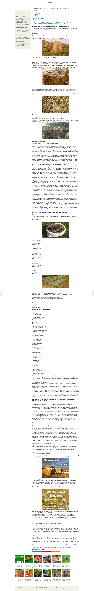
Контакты (37, 587)
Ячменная (37, 14)
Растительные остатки (58, 547)
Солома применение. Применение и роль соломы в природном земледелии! (49, 23)
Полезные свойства (52, 547)
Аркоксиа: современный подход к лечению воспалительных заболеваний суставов (22, 15)
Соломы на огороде (46, 547)
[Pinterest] (46, 551)
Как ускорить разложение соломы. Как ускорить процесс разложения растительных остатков (53, 22)
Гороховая (37, 17)
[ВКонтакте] (37, 551)
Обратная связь (58, 587)
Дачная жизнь (47, 2)
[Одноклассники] (55, 551)
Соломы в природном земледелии (66, 547)
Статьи (51, 6)
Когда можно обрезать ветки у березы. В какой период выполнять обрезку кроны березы (23, 44)
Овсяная (37, 15)
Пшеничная (37, 13)
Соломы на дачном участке (39, 547)
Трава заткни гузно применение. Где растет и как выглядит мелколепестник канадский (23, 26)
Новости (47, 6)
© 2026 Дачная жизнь (19, 587)
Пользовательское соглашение (43, 587)
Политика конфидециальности (40, 588)
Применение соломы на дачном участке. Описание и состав (46, 11)
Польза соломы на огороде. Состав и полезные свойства (45, 19)
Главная (42, 6)
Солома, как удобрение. (39, 18)
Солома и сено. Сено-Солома (40, 21)
